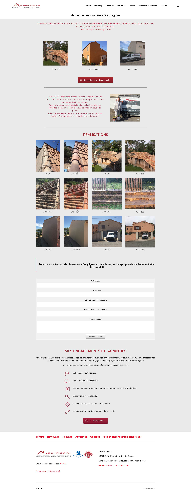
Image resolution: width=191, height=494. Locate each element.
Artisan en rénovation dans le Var (153, 6)
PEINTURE (132, 69)
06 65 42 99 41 (122, 465)
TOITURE (56, 69)
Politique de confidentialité (48, 471)
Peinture (110, 6)
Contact (132, 6)
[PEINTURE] (132, 53)
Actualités (121, 6)
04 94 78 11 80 (105, 465)
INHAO (63, 464)
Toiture (88, 6)
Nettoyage (98, 6)
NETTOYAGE (94, 69)
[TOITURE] (55, 53)
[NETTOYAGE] (94, 53)
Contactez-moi (95, 336)
